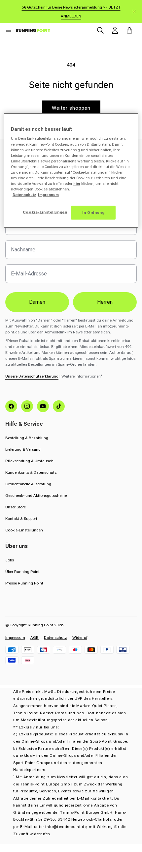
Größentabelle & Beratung (28, 484)
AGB (34, 637)
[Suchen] (100, 30)
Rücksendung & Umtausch (29, 461)
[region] (71, 170)
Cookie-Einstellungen (24, 530)
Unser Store (15, 507)
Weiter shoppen (71, 108)
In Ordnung (93, 212)
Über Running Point (22, 571)
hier (76, 183)
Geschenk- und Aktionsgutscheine (36, 495)
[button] (8, 30)
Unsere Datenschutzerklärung (31, 376)
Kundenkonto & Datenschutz (31, 472)
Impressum (15, 637)
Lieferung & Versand (23, 449)
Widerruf (79, 637)
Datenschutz (55, 637)
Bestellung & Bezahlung (26, 438)
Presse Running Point (24, 583)
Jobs (9, 560)
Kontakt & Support (21, 518)
